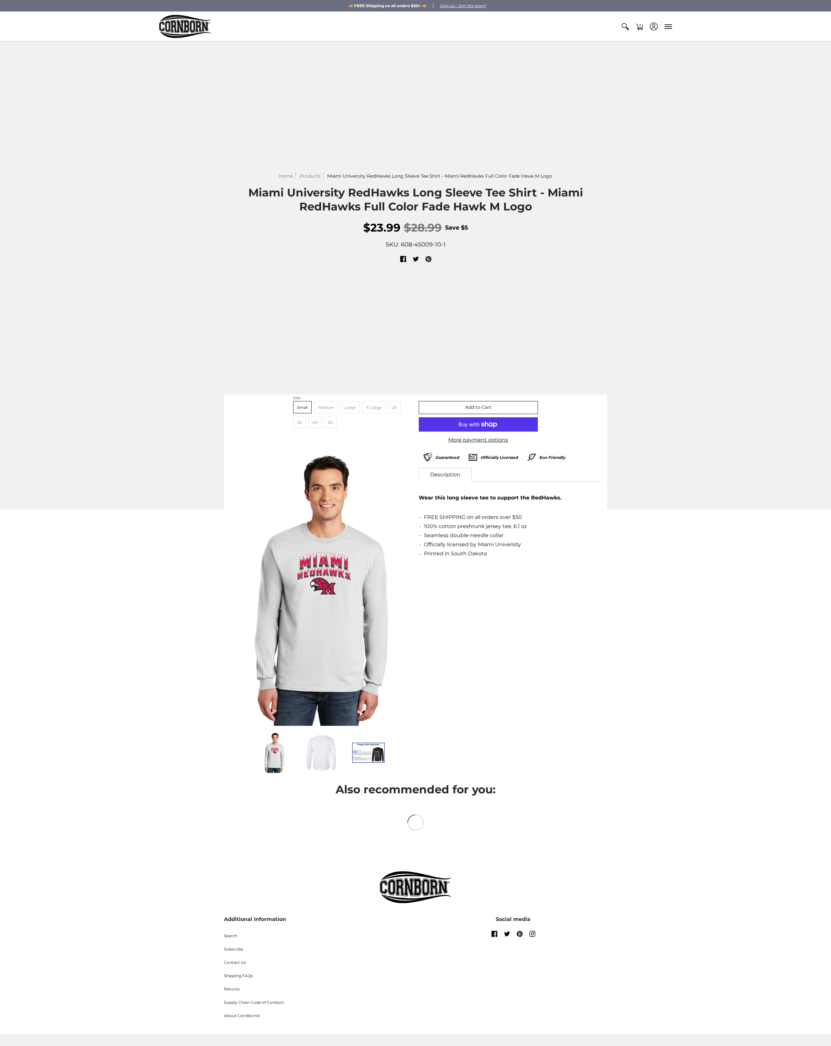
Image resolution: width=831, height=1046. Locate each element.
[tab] (445, 475)
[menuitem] (625, 26)
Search (230, 935)
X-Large (373, 407)
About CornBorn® (242, 1015)
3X (299, 422)
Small (302, 407)
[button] (625, 26)
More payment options (478, 440)
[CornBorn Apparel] (185, 26)
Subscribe (233, 949)
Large (350, 407)
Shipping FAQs (238, 975)
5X (330, 422)
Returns (232, 989)
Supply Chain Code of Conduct (254, 1002)
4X (314, 422)
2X (394, 407)
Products (310, 176)
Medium (326, 407)
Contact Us (235, 962)
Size (297, 398)
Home (286, 176)
